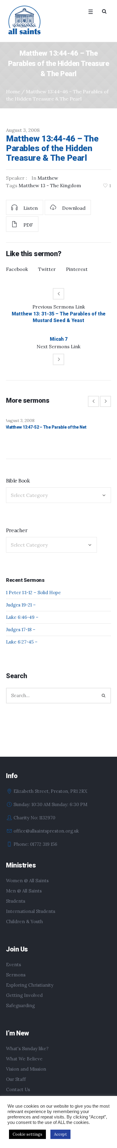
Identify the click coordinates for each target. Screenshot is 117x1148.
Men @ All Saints (24, 896)
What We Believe (24, 1064)
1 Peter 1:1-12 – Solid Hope (33, 598)
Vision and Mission (26, 1075)
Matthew (48, 178)
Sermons (16, 980)
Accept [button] (60, 1134)
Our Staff (16, 1085)
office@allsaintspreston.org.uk (46, 836)
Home (13, 91)
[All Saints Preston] (25, 20)
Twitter (47, 269)
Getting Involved (24, 1001)
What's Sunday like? (27, 1054)
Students (15, 907)
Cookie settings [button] (27, 1134)
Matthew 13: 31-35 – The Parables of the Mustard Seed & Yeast (59, 317)
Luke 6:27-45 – (22, 647)
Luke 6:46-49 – (22, 623)
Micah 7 (59, 339)
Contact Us (18, 1095)
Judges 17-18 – (20, 635)
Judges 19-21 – (21, 610)
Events (13, 970)
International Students (30, 917)
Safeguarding (20, 1011)
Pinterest (77, 269)
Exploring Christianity (29, 991)
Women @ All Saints (27, 886)
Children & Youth (24, 927)
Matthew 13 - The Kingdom (50, 185)
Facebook (17, 269)
